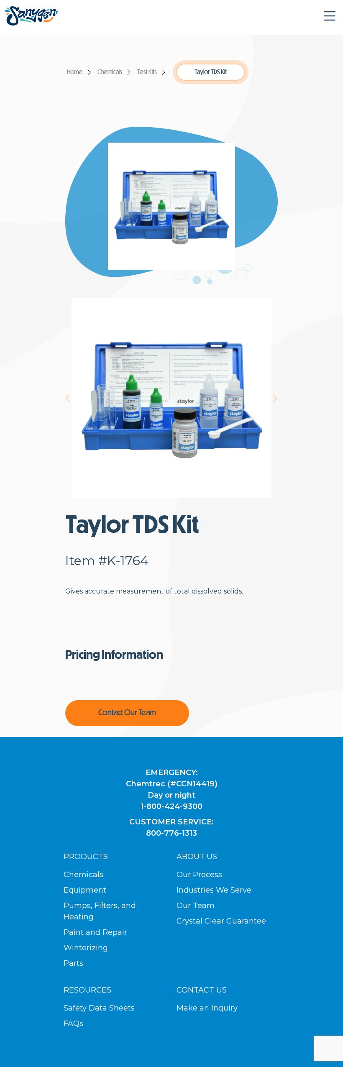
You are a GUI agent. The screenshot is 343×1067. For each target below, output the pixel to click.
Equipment (85, 890)
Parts (73, 963)
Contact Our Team (127, 713)
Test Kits (147, 72)
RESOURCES (87, 990)
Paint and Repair (95, 932)
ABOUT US (197, 856)
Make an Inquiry (207, 1008)
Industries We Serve (214, 890)
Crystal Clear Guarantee (221, 921)
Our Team (196, 905)
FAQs (73, 1023)
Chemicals (109, 72)
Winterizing (86, 947)
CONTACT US (202, 990)
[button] (329, 16)
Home (74, 72)
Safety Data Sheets (99, 1008)
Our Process (199, 874)
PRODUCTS (86, 856)
